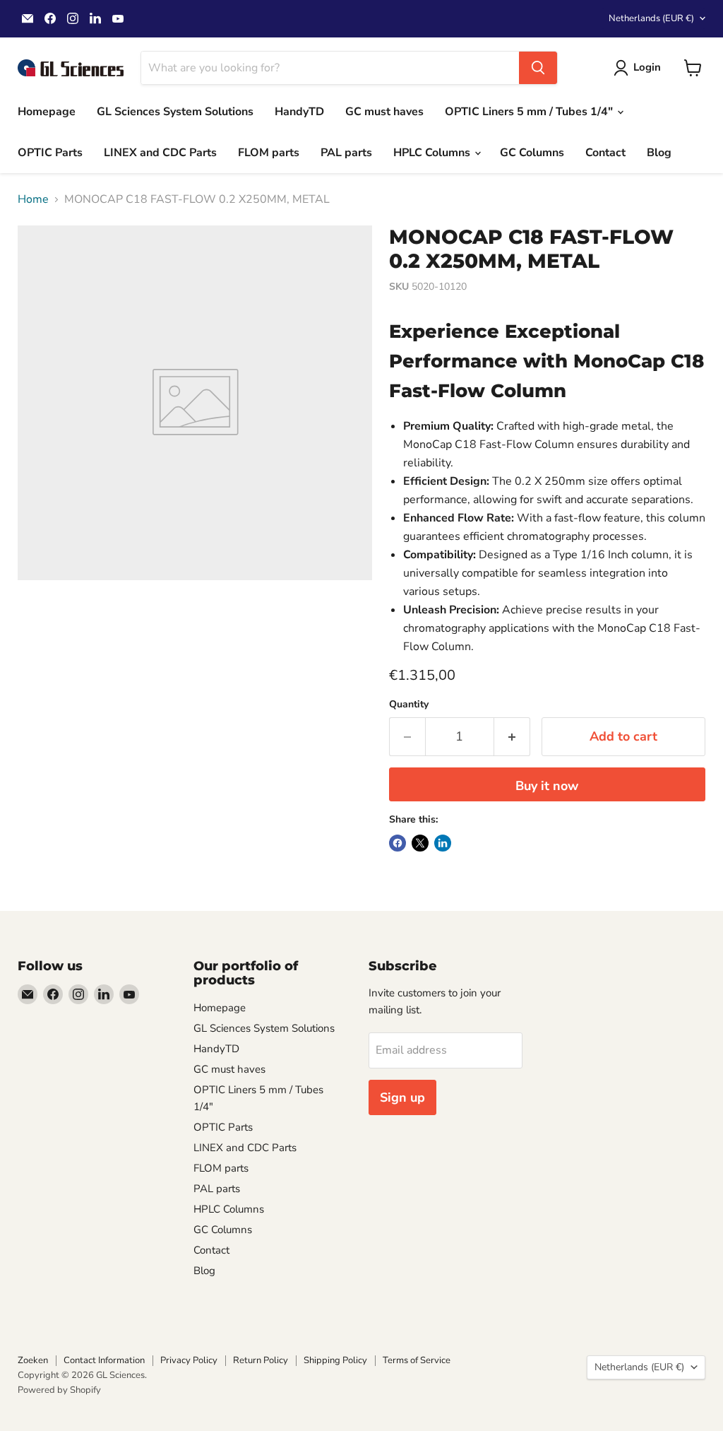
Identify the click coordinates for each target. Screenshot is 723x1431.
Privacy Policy (188, 1360)
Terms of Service (416, 1360)
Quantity (409, 704)
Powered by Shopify (59, 1390)
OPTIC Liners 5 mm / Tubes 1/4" (530, 111)
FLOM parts (268, 152)
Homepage (47, 111)
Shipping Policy (335, 1360)
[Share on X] (420, 843)
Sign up (402, 1097)
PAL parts (346, 152)
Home (33, 199)
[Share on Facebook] (397, 843)
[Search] (538, 68)
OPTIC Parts (50, 152)
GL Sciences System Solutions (175, 111)
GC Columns (532, 152)
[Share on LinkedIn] (442, 843)
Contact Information (104, 1360)
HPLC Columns (433, 152)
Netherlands (651, 18)
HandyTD (299, 111)
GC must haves (384, 111)
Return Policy (260, 1360)
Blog (659, 152)
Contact (605, 152)
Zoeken (33, 1360)
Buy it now (546, 785)
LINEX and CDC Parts (160, 152)
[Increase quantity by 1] (512, 736)
